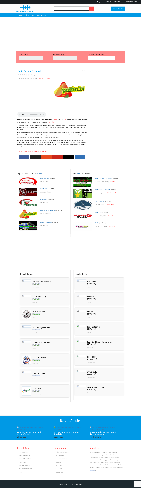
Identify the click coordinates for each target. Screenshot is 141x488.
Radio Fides (43, 199)
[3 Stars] (23, 75)
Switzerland (111, 216)
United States (110, 205)
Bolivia (27, 15)
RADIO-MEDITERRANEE (25, 469)
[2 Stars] (20, 75)
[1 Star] (18, 75)
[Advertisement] (70, 33)
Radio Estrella (44, 178)
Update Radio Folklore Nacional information (33, 151)
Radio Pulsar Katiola (25, 459)
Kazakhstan (112, 226)
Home (19, 15)
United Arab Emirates (113, 193)
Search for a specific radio (96, 54)
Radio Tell (98, 212)
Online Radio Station (131, 2)
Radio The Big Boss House (103, 178)
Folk (48, 79)
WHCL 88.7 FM (99, 201)
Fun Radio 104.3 (23, 452)
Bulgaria (112, 182)
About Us (58, 462)
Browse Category (58, 54)
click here (52, 122)
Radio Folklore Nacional (47, 210)
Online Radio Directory (112, 2)
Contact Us (59, 465)
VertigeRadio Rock (24, 465)
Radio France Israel (24, 455)
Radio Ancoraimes (46, 222)
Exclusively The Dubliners (102, 189)
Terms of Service (60, 469)
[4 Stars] (25, 75)
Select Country (23, 54)
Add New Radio (118, 8)
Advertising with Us (61, 459)
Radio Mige (22, 462)
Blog (98, 2)
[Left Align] (91, 9)
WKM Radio (44, 189)
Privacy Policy (59, 472)
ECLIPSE (21, 472)
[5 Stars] (27, 75)
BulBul (97, 223)
